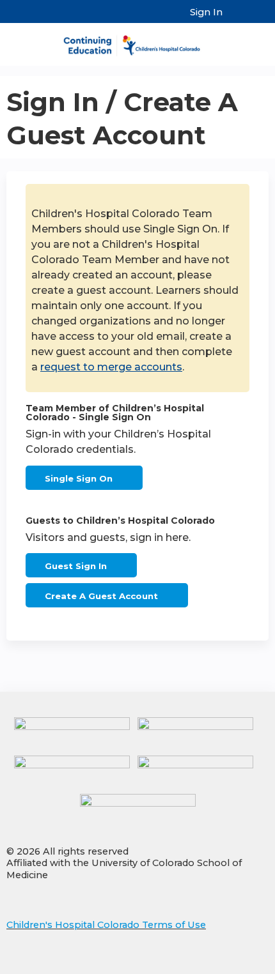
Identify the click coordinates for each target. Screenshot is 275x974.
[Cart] (237, 18)
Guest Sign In (76, 566)
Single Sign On (79, 478)
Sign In (206, 12)
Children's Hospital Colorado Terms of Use (106, 925)
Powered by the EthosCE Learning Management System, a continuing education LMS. (223, 964)
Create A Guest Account (101, 596)
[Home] (137, 41)
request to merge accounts (111, 367)
